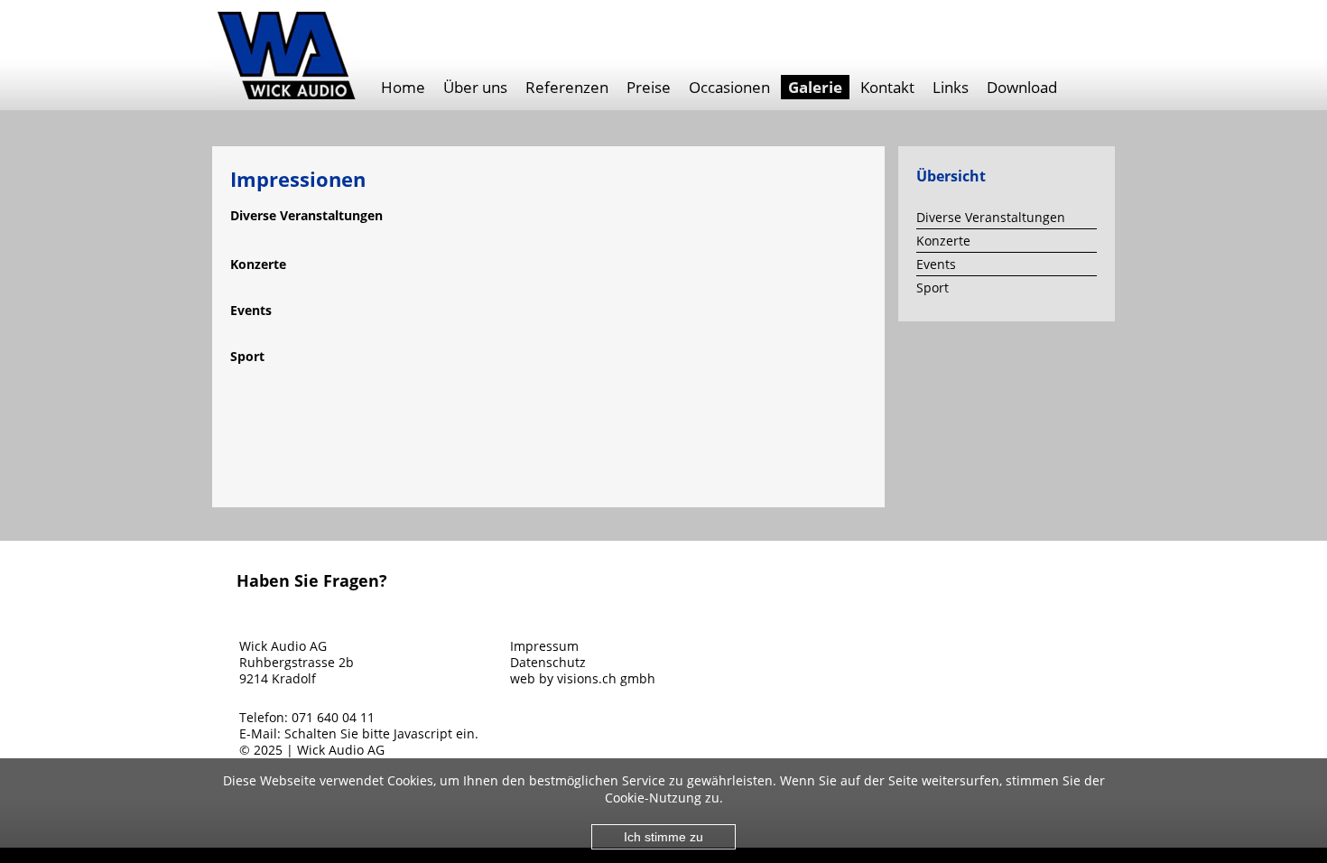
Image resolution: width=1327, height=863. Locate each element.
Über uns (475, 87)
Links (951, 87)
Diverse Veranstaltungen (990, 217)
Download (1022, 87)
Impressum (544, 645)
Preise (648, 87)
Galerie (815, 87)
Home (403, 87)
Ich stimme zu (663, 837)
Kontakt (887, 87)
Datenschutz (548, 662)
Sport (932, 287)
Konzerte (943, 240)
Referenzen (566, 87)
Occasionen (729, 87)
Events (936, 264)
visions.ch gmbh (606, 678)
